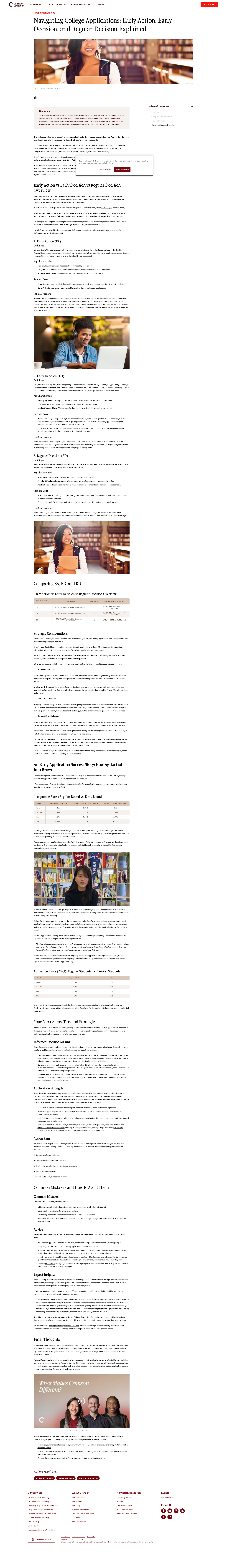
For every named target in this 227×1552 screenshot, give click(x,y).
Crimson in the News (80, 1509)
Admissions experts (42, 675)
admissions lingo (100, 148)
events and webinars (113, 1451)
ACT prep (59, 1266)
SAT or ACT (50, 1263)
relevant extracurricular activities (51, 1127)
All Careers (76, 1517)
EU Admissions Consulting (38, 1517)
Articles (120, 1501)
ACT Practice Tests (125, 1509)
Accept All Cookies (122, 169)
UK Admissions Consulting (38, 1501)
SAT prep (49, 1266)
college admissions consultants (97, 1445)
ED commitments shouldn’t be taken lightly (89, 1291)
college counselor (80, 1250)
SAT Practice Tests (124, 1505)
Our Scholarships (79, 1522)
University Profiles (124, 1497)
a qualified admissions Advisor (102, 1250)
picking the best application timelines (64, 1325)
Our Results (77, 1501)
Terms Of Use (65, 1537)
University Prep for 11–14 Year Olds (42, 1505)
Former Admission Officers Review (42, 1513)
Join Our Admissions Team (83, 1513)
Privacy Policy (91, 1537)
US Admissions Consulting (38, 1497)
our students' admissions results (71, 1458)
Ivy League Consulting (51, 1439)
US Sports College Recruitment (40, 1509)
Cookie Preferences (78, 1537)
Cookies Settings (105, 169)
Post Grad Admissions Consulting (41, 1530)
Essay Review (33, 1526)
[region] (114, 165)
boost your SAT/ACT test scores (91, 1130)
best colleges (106, 208)
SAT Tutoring (33, 1522)
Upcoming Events (168, 1497)
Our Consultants (79, 1497)
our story (101, 1458)
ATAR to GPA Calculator (127, 1513)
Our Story (76, 1505)
